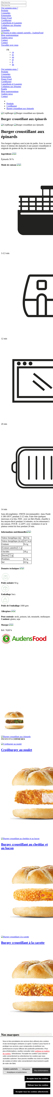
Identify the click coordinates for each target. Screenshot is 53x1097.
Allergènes (6, 611)
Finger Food (6, 18)
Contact (4, 40)
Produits (4, 10)
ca (13, 52)
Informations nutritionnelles (14, 532)
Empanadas (6, 15)
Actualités (5, 30)
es (13, 55)
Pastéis (4, 28)
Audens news (7, 38)
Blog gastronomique (9, 35)
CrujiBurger (6, 20)
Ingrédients (6, 154)
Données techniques (10, 568)
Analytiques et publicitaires (17, 1072)
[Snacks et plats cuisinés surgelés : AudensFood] (22, 33)
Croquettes (5, 13)
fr (12, 62)
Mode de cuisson (9, 165)
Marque (5, 625)
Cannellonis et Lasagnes (11, 23)
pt (13, 59)
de (13, 64)
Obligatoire (26, 1069)
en (13, 57)
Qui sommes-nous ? (9, 8)
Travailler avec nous (9, 45)
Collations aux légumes (11, 25)
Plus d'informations (41, 1071)
